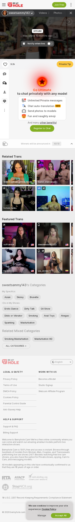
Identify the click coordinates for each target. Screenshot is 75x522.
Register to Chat (42, 128)
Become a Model (47, 379)
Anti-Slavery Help (12, 409)
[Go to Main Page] (23, 4)
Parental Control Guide (14, 403)
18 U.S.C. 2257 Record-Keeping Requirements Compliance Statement (37, 498)
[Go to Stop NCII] (22, 487)
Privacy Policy (10, 379)
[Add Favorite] (5, 64)
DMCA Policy (9, 391)
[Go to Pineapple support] (5, 487)
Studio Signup (46, 385)
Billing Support (10, 432)
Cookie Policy (49, 509)
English (59, 362)
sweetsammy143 (14, 285)
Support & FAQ (10, 426)
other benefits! (48, 122)
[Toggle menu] (4, 4)
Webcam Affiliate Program (52, 391)
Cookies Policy (10, 397)
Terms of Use (10, 385)
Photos (60, 12)
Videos (44, 12)
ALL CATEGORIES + (16, 346)
